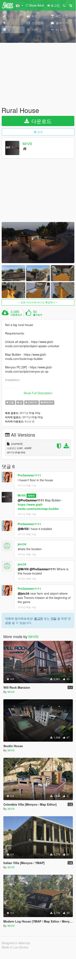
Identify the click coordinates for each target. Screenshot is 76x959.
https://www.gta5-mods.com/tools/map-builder (38, 506)
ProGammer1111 (29, 475)
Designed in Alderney (16, 943)
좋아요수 (37, 315)
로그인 (38, 618)
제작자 (31, 495)
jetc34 (22, 544)
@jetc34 (23, 593)
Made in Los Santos (15, 947)
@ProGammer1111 (31, 500)
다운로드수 (16, 315)
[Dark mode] (64, 5)
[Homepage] (25, 148)
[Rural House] (38, 242)
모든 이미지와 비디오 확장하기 (38, 302)
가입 (53, 618)
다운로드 (41, 121)
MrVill (27, 143)
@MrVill (23, 529)
